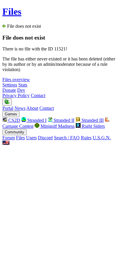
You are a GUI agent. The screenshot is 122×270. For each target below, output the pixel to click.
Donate (9, 90)
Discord (45, 137)
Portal (7, 108)
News (20, 108)
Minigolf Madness (57, 126)
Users (31, 137)
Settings (9, 84)
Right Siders (93, 126)
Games (11, 114)
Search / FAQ (67, 137)
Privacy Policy (16, 95)
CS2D (13, 120)
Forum (8, 137)
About (32, 108)
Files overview (16, 79)
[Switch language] (5, 143)
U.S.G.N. (102, 137)
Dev (21, 90)
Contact (38, 95)
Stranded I (36, 120)
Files (11, 11)
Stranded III (92, 120)
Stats (22, 84)
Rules (86, 137)
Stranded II (63, 120)
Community (14, 132)
